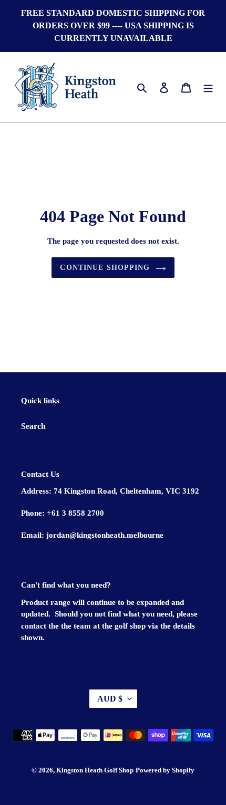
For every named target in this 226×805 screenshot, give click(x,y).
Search (33, 426)
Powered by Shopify (165, 770)
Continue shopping (105, 267)
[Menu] (208, 86)
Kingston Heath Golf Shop (94, 770)
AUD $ (109, 698)
